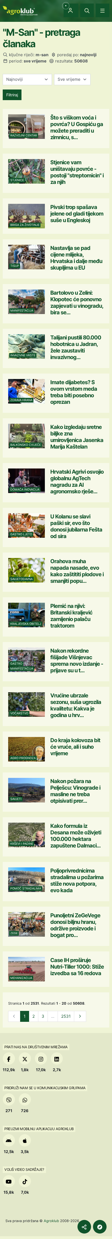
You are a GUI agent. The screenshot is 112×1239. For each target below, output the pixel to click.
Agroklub (51, 1221)
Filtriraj (12, 94)
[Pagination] (80, 1016)
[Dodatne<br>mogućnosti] (100, 1227)
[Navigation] (102, 10)
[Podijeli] (84, 1227)
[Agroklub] (20, 10)
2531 (66, 1016)
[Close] (87, 10)
